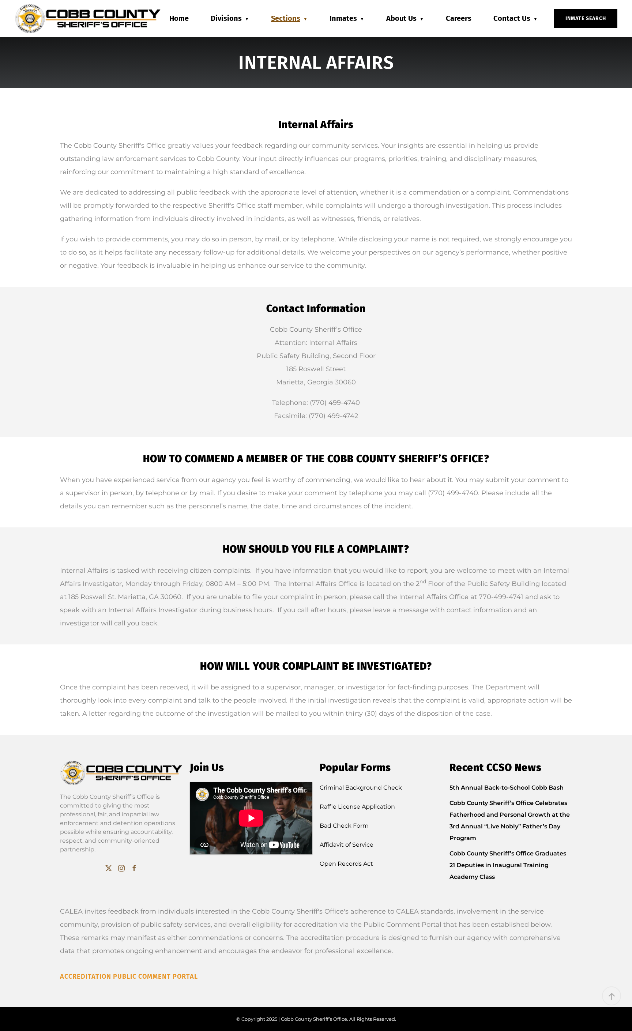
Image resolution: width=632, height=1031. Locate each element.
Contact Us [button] (511, 18)
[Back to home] (88, 18)
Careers (458, 18)
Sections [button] (285, 18)
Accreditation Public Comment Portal (129, 976)
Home (179, 18)
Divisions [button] (226, 18)
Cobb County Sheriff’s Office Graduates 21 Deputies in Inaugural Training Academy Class (507, 865)
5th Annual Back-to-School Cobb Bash (507, 787)
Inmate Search (585, 18)
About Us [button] (401, 18)
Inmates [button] (343, 18)
